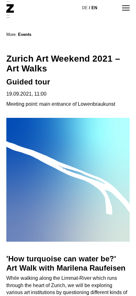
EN (94, 7)
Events (24, 34)
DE (85, 7)
